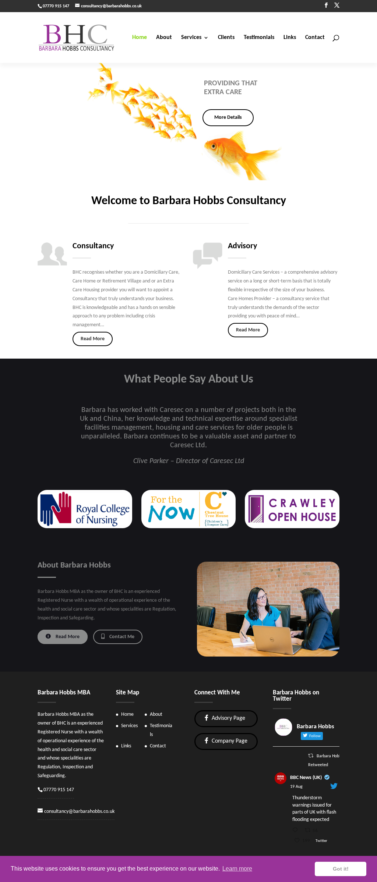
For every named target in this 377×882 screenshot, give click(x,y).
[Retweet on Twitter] (310, 756)
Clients (226, 37)
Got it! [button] (341, 869)
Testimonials (259, 37)
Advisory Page (227, 718)
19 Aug (296, 787)
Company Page (228, 741)
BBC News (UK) (306, 777)
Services (191, 37)
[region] (188, 121)
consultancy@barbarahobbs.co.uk (79, 811)
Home (139, 37)
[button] (11, 121)
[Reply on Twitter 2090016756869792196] (296, 831)
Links (289, 37)
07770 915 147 (58, 790)
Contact (315, 37)
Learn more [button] (237, 868)
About (164, 37)
